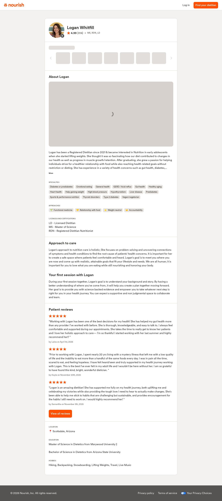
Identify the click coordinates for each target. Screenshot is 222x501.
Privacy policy (146, 493)
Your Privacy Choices (199, 493)
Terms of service (167, 493)
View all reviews (60, 413)
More (51, 173)
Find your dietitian (206, 5)
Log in (186, 5)
